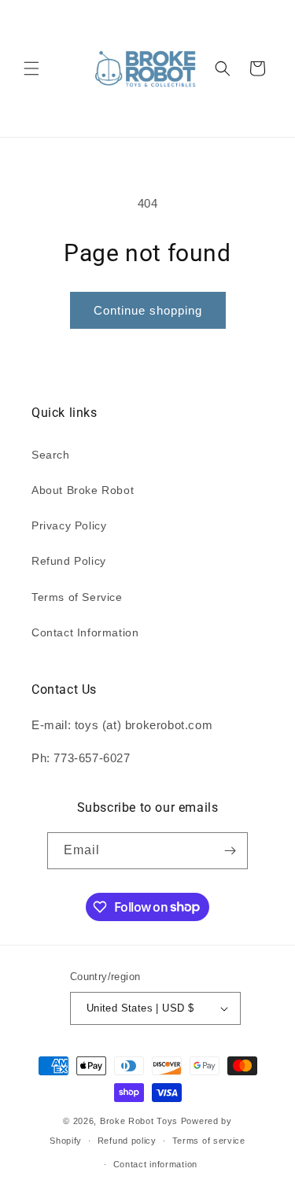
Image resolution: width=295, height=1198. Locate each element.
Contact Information (84, 632)
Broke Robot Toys (139, 1121)
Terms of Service (77, 597)
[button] (31, 68)
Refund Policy (68, 561)
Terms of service (208, 1140)
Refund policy (127, 1140)
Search (50, 454)
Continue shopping (148, 310)
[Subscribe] (229, 850)
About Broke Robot (82, 490)
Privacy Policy (68, 525)
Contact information (155, 1164)
